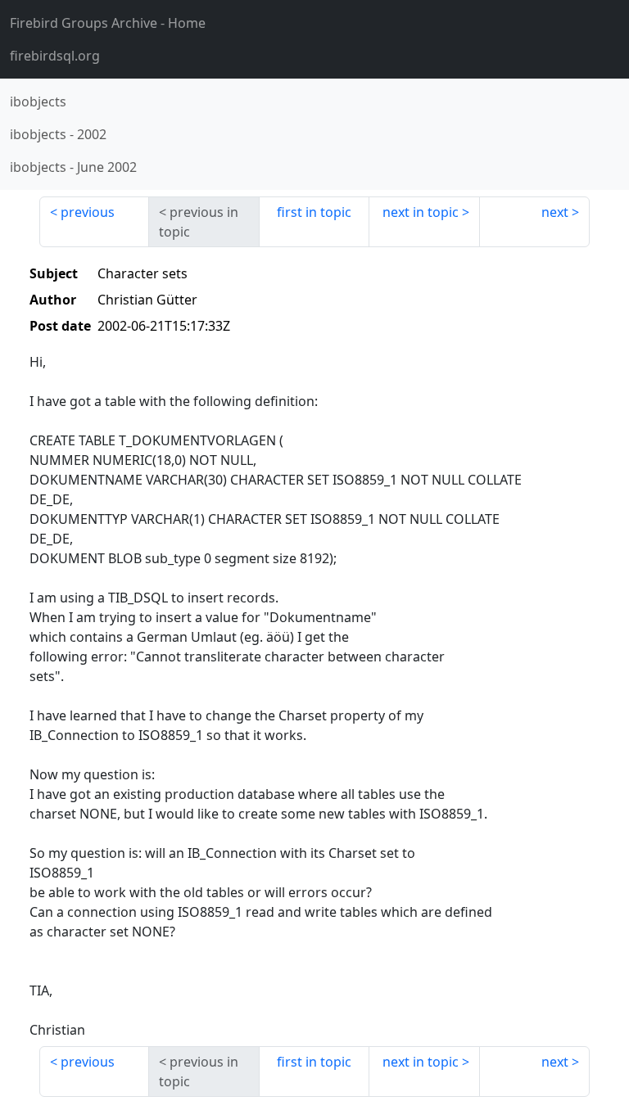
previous (88, 212)
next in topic (420, 212)
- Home (108, 23)
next (554, 212)
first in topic (314, 212)
